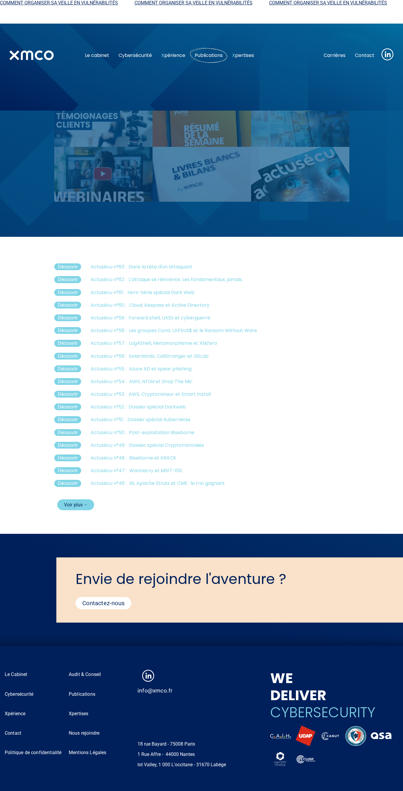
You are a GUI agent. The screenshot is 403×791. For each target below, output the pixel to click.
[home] (42, 55)
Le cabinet (97, 55)
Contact (364, 55)
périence (173, 55)
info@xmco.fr (154, 690)
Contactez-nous (103, 603)
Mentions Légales (88, 752)
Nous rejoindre (84, 733)
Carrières (334, 55)
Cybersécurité (135, 55)
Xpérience (15, 713)
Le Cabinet (16, 674)
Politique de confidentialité (33, 752)
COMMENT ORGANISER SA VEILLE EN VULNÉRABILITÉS (167, 3)
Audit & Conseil (85, 674)
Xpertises (78, 713)
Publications (209, 55)
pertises (243, 55)
